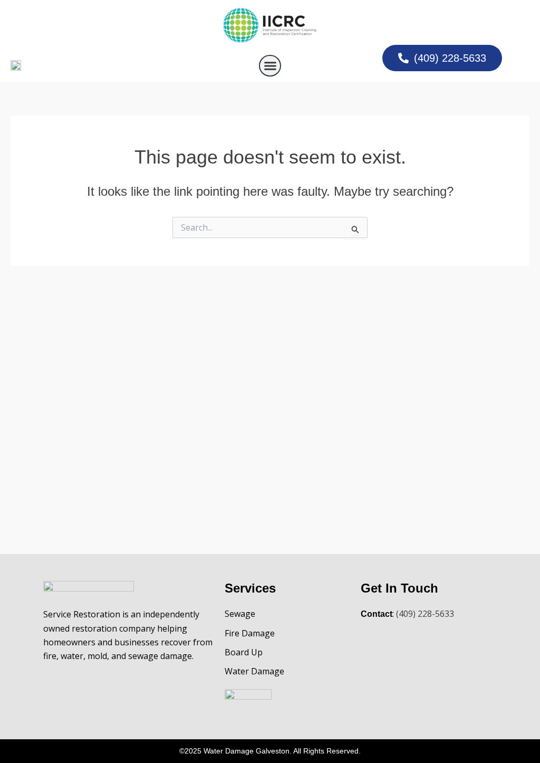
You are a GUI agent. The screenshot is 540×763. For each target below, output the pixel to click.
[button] (270, 66)
